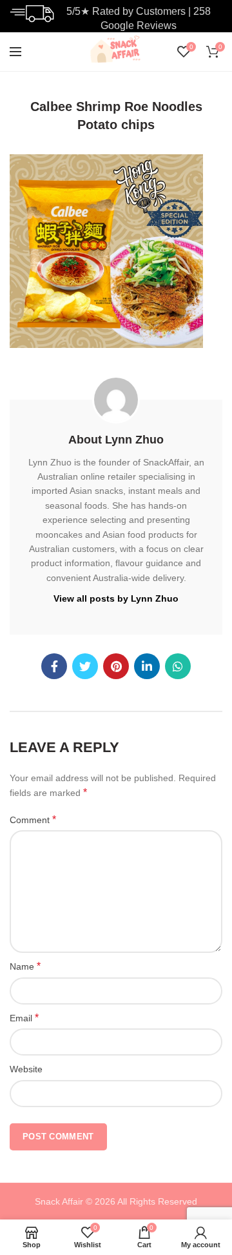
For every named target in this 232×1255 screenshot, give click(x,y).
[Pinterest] (116, 666)
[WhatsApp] (178, 666)
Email (24, 1017)
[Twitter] (85, 666)
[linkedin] (147, 666)
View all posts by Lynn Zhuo (116, 598)
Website (26, 1069)
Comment (33, 819)
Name (25, 966)
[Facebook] (54, 666)
